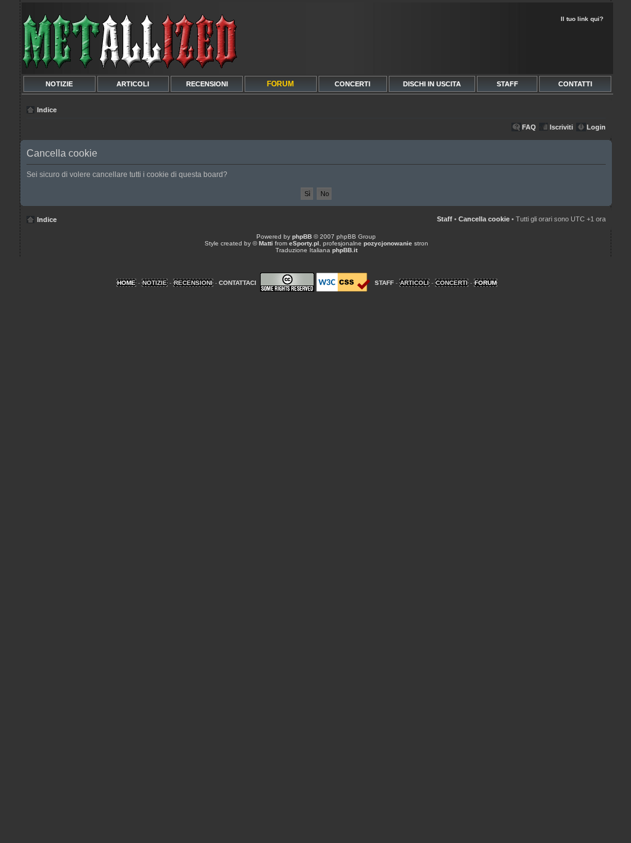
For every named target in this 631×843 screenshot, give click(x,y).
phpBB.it (344, 250)
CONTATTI (575, 84)
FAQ (529, 127)
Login (596, 127)
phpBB (302, 236)
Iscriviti (561, 127)
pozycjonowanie (388, 243)
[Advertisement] (464, 47)
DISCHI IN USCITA (432, 84)
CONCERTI (352, 84)
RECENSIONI (207, 84)
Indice (47, 109)
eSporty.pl (304, 243)
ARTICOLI (132, 84)
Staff (444, 219)
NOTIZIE (59, 84)
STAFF (507, 84)
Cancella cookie (484, 219)
